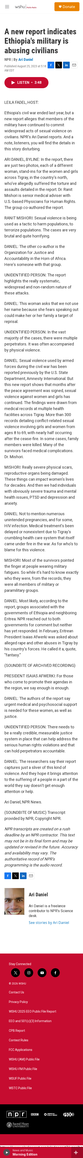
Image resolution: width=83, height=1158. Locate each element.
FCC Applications (20, 1050)
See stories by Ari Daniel (49, 922)
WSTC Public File (20, 1088)
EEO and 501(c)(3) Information (30, 1021)
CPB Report (17, 1030)
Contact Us (16, 992)
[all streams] (77, 1152)
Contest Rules (18, 1040)
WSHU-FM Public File (23, 1069)
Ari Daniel (25, 59)
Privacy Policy (18, 1002)
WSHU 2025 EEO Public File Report (32, 1011)
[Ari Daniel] (14, 901)
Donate (69, 7)
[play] (7, 1152)
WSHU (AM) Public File (24, 1059)
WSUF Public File (20, 1078)
